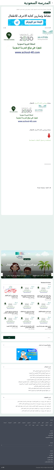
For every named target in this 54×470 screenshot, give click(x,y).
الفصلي (14, 422)
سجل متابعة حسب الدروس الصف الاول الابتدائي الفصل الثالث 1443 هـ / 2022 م (44, 297)
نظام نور (51, 433)
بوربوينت (41, 425)
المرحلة (5, 422)
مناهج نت (51, 455)
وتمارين (44, 103)
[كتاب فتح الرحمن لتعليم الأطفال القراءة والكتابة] (10, 290)
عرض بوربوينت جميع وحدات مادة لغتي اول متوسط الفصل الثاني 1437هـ (33, 403)
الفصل (19, 422)
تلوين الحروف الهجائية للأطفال (45, 311)
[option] (27, 264)
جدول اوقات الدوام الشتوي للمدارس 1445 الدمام (40, 375)
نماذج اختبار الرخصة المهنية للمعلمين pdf (41, 370)
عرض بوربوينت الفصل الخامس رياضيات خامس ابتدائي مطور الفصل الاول (30, 406)
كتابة (40, 103)
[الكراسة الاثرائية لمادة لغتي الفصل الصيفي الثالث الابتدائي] (27, 321)
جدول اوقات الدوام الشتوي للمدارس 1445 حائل (40, 377)
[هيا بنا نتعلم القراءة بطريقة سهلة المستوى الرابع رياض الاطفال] (27, 290)
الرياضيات (34, 422)
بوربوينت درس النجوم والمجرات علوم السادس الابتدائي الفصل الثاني (30, 401)
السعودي (28, 422)
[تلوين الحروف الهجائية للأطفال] (43, 306)
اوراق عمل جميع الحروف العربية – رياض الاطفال (27, 264)
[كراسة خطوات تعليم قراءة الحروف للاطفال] (43, 321)
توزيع (33, 425)
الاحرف (36, 103)
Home (48, 9)
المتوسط (9, 422)
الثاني (39, 422)
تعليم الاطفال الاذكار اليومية (12, 326)
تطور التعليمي (50, 457)
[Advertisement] (27, 70)
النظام (46, 425)
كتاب (30, 425)
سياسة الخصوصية (49, 437)
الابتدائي (46, 422)
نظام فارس (50, 435)
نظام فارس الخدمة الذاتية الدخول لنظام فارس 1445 (39, 388)
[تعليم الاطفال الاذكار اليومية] (10, 321)
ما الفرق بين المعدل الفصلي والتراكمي (42, 386)
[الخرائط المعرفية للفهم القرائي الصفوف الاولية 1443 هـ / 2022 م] (10, 306)
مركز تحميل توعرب (49, 461)
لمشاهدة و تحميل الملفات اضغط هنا (40, 140)
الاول (43, 422)
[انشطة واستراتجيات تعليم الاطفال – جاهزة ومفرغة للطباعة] (27, 306)
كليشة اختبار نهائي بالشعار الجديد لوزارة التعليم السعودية (38, 379)
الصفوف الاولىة (34, 9)
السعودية (23, 422)
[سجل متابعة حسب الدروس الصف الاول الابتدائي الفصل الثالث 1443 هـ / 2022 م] (43, 290)
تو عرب (51, 453)
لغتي (26, 425)
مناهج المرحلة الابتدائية (41, 9)
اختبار (51, 422)
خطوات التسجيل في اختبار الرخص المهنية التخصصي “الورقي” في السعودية (34, 384)
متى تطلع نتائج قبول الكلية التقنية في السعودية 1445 (39, 390)
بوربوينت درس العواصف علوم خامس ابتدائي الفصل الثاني (32, 408)
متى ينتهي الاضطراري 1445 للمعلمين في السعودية (39, 373)
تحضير (37, 425)
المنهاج (51, 425)
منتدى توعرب (50, 459)
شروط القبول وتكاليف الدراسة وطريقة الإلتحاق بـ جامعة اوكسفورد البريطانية (34, 381)
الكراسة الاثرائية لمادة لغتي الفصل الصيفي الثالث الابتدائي (27, 327)
